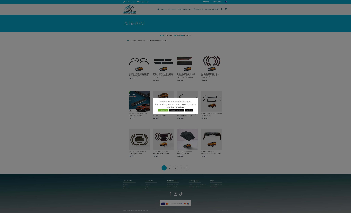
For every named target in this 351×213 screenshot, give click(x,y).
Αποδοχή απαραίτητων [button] (176, 110)
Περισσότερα (179, 107)
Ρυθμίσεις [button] (189, 110)
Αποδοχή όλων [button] (163, 110)
